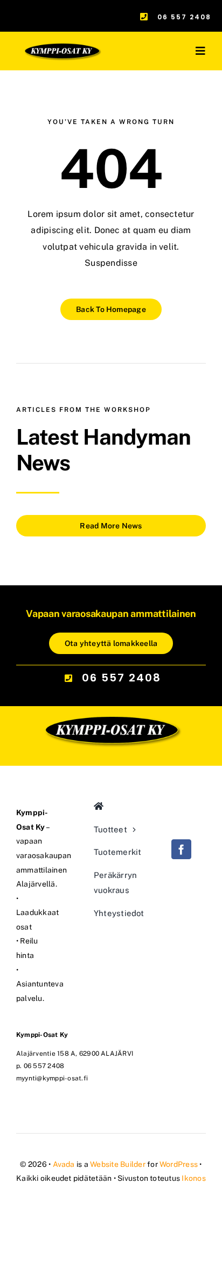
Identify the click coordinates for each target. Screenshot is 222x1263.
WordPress (178, 1164)
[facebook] (181, 849)
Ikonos (193, 1178)
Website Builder (117, 1164)
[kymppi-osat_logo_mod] (111, 677)
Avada (64, 1164)
